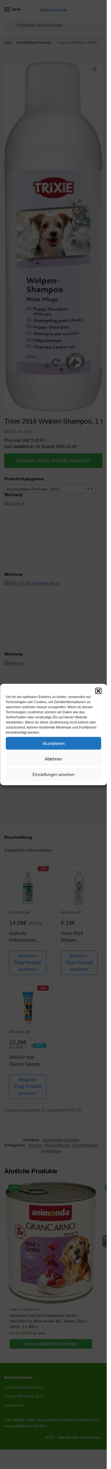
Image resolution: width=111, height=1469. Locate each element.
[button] (98, 691)
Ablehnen (53, 758)
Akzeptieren (53, 743)
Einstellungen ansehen (53, 774)
